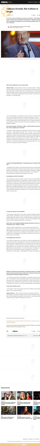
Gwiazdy (23, 248)
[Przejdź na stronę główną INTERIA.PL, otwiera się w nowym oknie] (4, 2)
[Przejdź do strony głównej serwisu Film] (10, 2)
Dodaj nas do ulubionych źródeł (20, 27)
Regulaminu (22, 441)
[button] (30, 2)
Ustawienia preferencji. (34, 441)
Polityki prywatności (28, 441)
